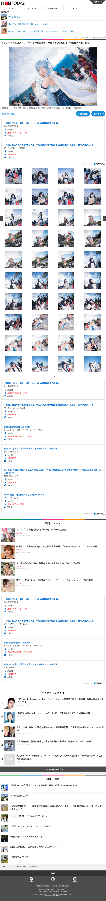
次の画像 (97, 114)
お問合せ (38, 885)
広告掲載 (46, 885)
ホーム (11, 8)
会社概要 (54, 885)
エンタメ (74, 8)
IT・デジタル (32, 8)
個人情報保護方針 (64, 885)
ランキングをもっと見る (53, 769)
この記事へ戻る (8, 114)
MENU (96, 2)
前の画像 (84, 114)
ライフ (95, 8)
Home (31, 881)
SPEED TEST (53, 8)
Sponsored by (88, 164)
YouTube (75, 881)
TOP (53, 873)
